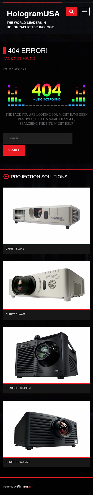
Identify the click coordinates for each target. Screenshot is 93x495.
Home (7, 68)
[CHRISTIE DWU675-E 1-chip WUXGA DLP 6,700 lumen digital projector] (46, 430)
